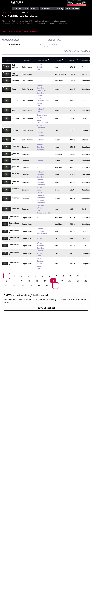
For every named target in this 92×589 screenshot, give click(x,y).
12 (6, 280)
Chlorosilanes (43, 100)
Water (39, 64)
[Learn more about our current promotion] (76, 3)
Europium (41, 200)
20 (70, 280)
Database (13, 13)
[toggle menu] (3, 3)
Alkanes (40, 98)
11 (85, 275)
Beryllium (41, 88)
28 (47, 285)
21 (78, 280)
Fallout (34, 8)
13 (14, 280)
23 (7, 285)
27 (39, 285)
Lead (39, 120)
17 (45, 280)
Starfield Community (52, 8)
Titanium (40, 258)
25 (23, 285)
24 (15, 285)
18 (54, 280)
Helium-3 (40, 85)
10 (78, 275)
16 (38, 280)
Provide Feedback (46, 307)
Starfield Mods (20, 8)
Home (4, 13)
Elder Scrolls (72, 8)
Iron (38, 69)
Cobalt (40, 67)
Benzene (40, 205)
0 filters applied (12, 44)
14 (22, 280)
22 (86, 280)
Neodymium (42, 90)
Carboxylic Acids (44, 213)
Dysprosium (42, 115)
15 (30, 280)
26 (31, 285)
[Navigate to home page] (16, 2)
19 (62, 280)
